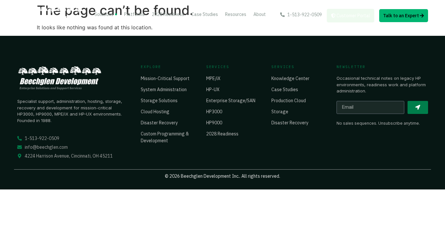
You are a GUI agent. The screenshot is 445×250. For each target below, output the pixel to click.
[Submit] (418, 107)
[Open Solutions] (116, 14)
